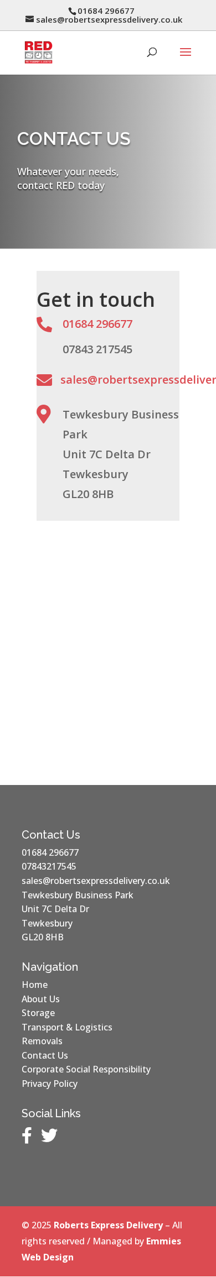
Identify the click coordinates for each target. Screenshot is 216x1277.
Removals (42, 1041)
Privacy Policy (50, 1083)
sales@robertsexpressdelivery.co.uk (96, 881)
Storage (38, 1013)
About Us (41, 999)
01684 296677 (97, 323)
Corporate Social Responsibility (86, 1069)
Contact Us (45, 1055)
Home (35, 984)
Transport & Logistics (67, 1027)
